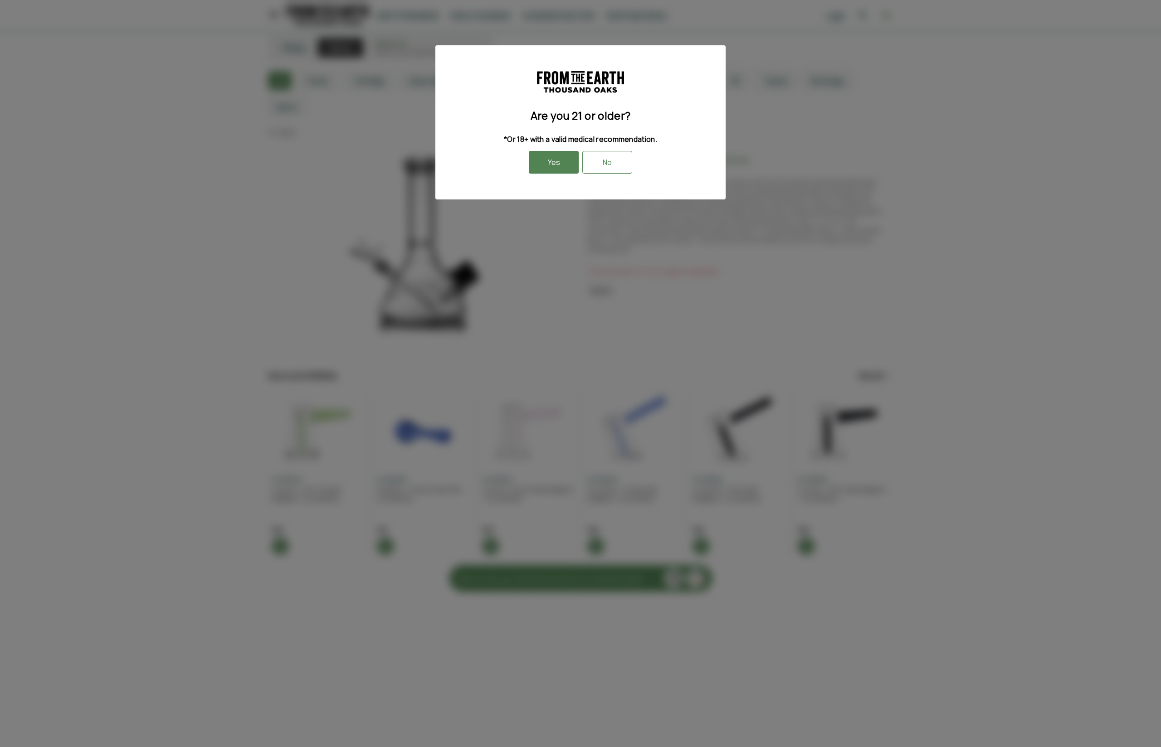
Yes (554, 162)
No (607, 162)
